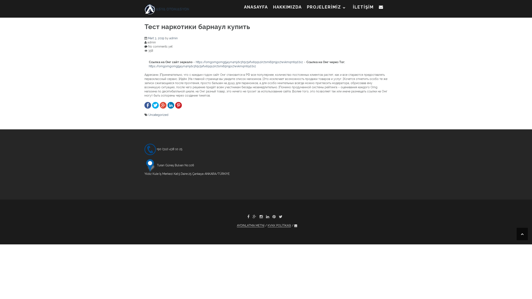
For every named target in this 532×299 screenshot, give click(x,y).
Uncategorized (158, 114)
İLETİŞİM (363, 7)
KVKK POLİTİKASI (279, 225)
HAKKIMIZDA (287, 7)
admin (173, 38)
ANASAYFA (256, 7)
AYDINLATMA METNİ (250, 225)
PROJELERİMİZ (324, 7)
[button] (381, 8)
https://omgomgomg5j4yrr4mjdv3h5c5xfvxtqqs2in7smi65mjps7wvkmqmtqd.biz (249, 62)
